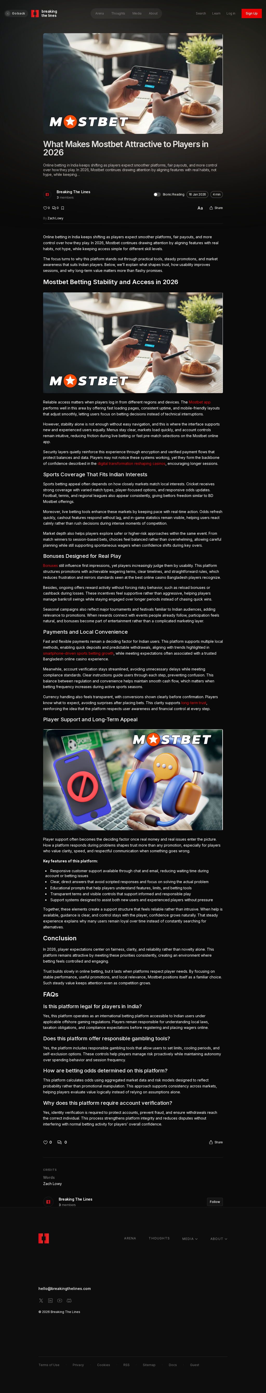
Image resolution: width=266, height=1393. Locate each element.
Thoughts (118, 13)
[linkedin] (50, 1300)
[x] (41, 1300)
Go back (18, 13)
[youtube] (59, 1300)
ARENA (130, 1238)
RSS (126, 1365)
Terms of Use (48, 1365)
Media (137, 13)
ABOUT (216, 1239)
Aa (200, 208)
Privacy (78, 1365)
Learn (216, 13)
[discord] (69, 1300)
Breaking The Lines (73, 192)
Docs (173, 1365)
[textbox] (133, 680)
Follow (215, 1202)
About (153, 13)
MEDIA (188, 1239)
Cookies (103, 1365)
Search (201, 13)
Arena (99, 13)
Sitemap (149, 1365)
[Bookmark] (63, 208)
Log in (231, 13)
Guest (194, 1365)
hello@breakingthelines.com (64, 1288)
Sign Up (252, 13)
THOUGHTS (159, 1238)
